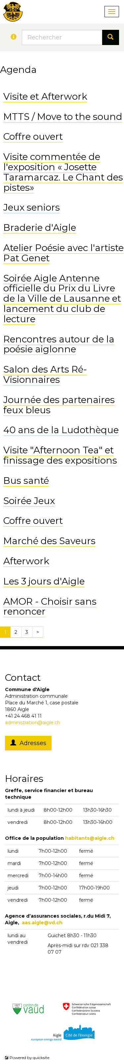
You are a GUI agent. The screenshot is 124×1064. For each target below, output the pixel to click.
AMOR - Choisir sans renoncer (50, 606)
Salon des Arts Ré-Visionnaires (45, 374)
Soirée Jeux (29, 500)
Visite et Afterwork (45, 96)
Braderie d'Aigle (39, 227)
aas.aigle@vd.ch (42, 923)
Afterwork (26, 561)
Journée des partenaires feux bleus (59, 405)
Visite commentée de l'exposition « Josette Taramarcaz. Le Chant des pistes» (63, 172)
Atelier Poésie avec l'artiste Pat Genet (63, 253)
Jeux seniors (31, 207)
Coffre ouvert (33, 136)
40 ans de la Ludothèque (61, 429)
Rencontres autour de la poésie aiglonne (58, 344)
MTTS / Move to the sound (62, 116)
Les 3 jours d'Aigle (44, 581)
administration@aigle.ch (32, 723)
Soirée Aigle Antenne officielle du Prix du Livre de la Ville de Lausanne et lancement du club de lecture (62, 299)
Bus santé (26, 480)
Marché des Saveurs (49, 540)
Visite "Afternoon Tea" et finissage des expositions (60, 455)
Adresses (31, 743)
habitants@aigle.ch (89, 838)
